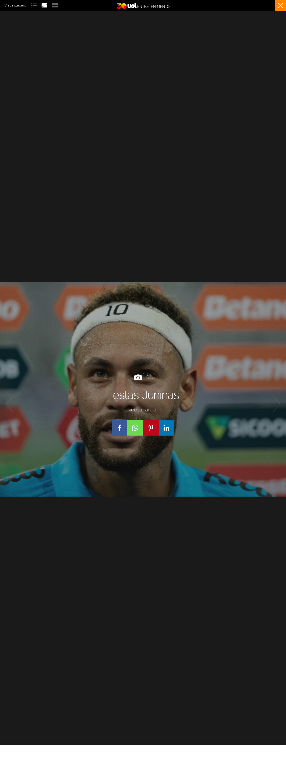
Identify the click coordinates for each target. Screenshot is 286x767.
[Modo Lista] (34, 4)
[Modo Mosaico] (55, 4)
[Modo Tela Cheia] (45, 4)
